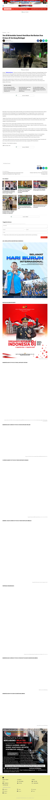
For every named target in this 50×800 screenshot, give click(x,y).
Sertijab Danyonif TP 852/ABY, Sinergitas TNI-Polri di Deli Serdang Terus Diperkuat (8, 212)
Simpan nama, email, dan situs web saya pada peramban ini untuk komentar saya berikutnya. (20, 234)
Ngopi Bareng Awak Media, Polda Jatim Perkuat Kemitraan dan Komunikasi (40, 206)
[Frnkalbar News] (25, 5)
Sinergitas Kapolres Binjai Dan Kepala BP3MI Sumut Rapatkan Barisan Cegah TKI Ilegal (9, 191)
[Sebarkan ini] (38, 41)
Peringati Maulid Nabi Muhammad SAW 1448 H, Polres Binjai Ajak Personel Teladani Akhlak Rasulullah (24, 191)
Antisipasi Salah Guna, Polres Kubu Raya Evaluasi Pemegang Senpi (38, 172)
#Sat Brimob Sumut (6, 163)
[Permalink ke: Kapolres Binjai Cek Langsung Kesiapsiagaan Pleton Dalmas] (40, 184)
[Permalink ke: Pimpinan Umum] (4, 40)
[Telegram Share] (43, 41)
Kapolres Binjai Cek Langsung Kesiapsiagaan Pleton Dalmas (39, 190)
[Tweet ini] (41, 41)
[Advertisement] (25, 22)
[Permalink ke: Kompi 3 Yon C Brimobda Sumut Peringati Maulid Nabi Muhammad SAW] (25, 200)
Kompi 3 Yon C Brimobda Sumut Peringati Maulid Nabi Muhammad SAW (24, 207)
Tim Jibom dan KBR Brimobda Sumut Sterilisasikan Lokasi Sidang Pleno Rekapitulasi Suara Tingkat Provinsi (13, 172)
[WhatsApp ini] (46, 41)
